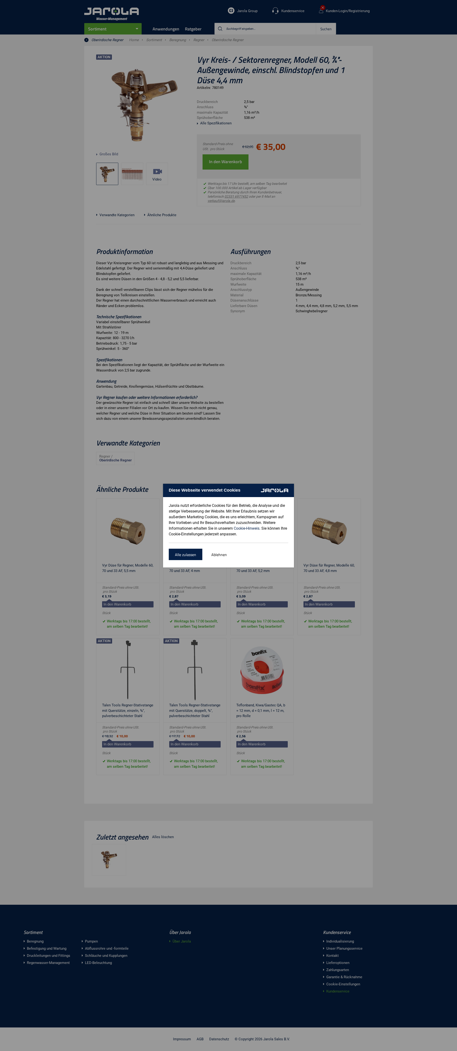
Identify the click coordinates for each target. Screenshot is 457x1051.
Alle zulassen (185, 554)
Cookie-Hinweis (246, 528)
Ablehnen (219, 554)
